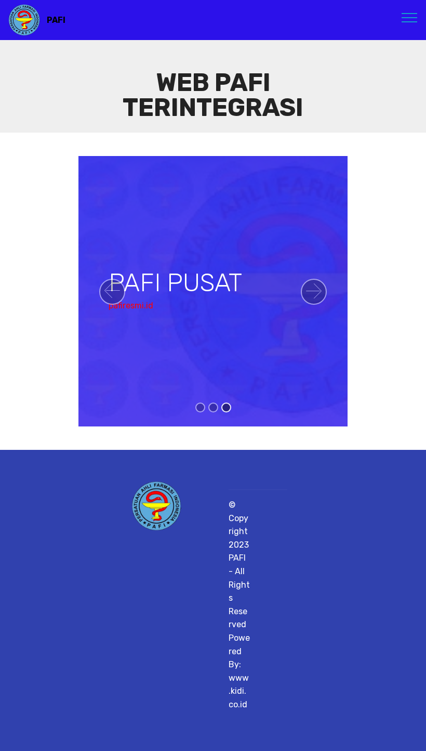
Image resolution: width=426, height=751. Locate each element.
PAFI (56, 20)
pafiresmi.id (131, 305)
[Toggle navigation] (410, 17)
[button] (112, 292)
